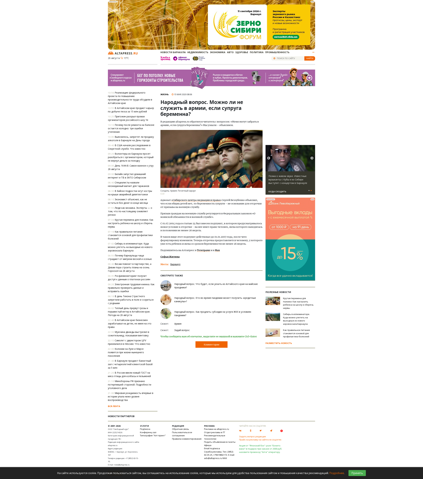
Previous (268, 158)
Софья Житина (170, 256)
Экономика (217, 52)
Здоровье (241, 52)
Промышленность (277, 52)
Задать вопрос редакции (252, 436)
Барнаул (175, 264)
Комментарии (211, 344)
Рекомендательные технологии (214, 437)
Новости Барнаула (173, 52)
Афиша (207, 445)
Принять (357, 473)
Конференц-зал (148, 432)
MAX (225, 458)
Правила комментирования (186, 438)
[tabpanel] (290, 171)
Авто (230, 52)
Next (312, 158)
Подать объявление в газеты (219, 441)
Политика (257, 52)
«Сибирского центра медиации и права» (196, 200)
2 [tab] (311, 191)
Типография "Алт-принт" (153, 435)
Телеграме (203, 250)
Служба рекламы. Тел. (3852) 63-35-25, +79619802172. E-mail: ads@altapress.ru (219, 455)
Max (217, 250)
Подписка (145, 429)
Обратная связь (180, 429)
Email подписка (212, 448)
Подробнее (336, 473)
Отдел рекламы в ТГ (214, 432)
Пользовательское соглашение (182, 434)
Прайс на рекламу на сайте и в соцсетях (260, 439)
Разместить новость (279, 343)
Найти (309, 58)
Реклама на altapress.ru (216, 429)
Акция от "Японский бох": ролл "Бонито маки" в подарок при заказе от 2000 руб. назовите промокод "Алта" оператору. (260, 449)
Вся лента (114, 406)
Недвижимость (197, 52)
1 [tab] (309, 191)
